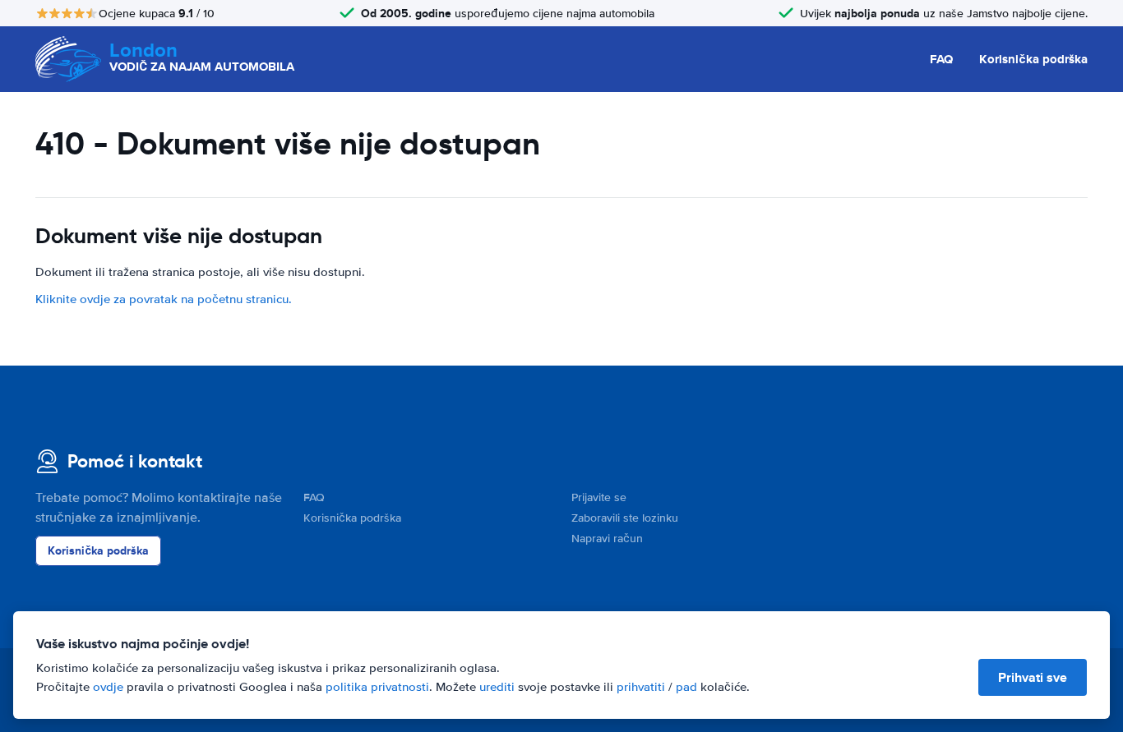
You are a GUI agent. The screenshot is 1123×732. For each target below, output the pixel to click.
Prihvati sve (1032, 677)
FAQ (941, 59)
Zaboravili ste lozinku (624, 518)
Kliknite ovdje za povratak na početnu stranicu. (163, 299)
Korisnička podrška (1033, 59)
